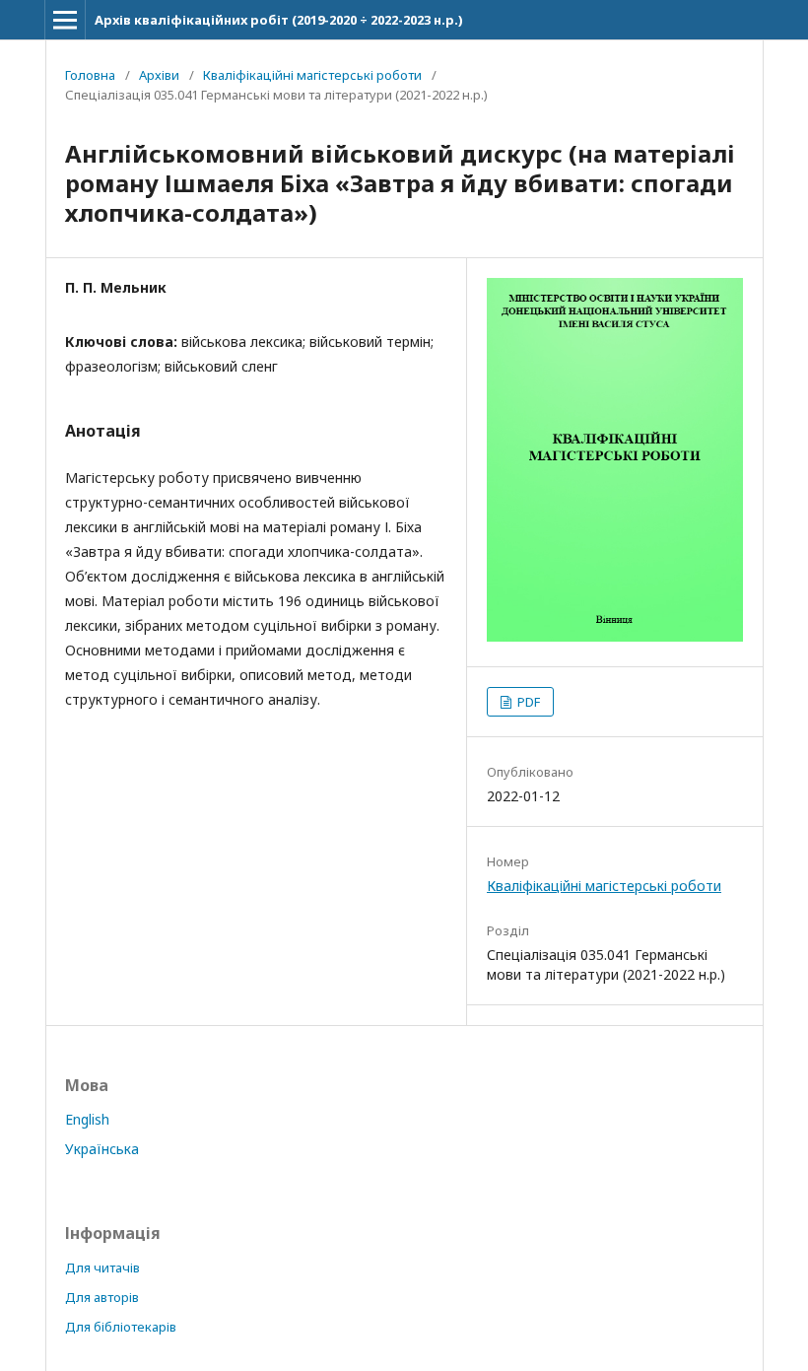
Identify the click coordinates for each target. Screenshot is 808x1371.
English (87, 1119)
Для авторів (102, 1297)
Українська (102, 1148)
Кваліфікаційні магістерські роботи (312, 75)
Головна (90, 75)
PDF (527, 702)
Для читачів (102, 1267)
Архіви (159, 75)
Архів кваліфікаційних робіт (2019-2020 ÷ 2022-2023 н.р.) (279, 20)
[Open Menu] (65, 19)
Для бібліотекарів (120, 1327)
